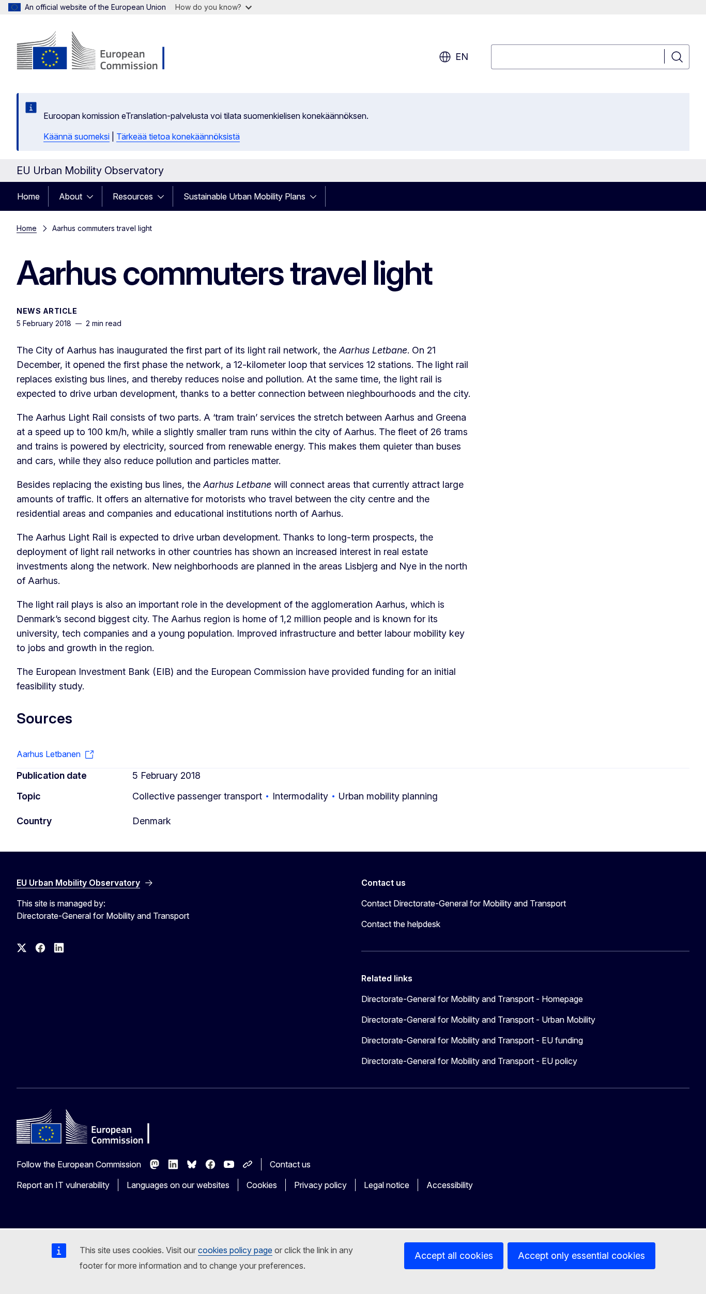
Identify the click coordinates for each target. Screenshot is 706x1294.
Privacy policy (320, 1185)
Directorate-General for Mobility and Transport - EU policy (469, 1061)
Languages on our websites (178, 1185)
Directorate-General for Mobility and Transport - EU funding (472, 1040)
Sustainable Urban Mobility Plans (244, 196)
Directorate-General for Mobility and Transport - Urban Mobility (478, 1019)
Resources (133, 196)
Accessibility (449, 1185)
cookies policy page (235, 1250)
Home (28, 196)
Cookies (262, 1185)
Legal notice (386, 1185)
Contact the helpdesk (400, 924)
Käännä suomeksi (76, 136)
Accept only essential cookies (581, 1255)
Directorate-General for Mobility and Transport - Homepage (472, 999)
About (70, 196)
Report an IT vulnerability (63, 1185)
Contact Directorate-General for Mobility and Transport (463, 903)
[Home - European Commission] (100, 51)
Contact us (290, 1164)
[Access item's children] (93, 196)
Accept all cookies (454, 1255)
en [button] (461, 56)
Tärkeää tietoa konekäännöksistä (178, 136)
